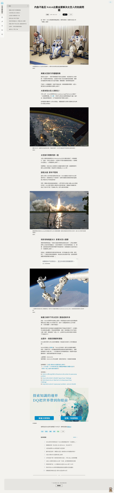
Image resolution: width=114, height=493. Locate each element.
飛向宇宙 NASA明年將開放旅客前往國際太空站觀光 (59, 467)
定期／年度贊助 (71, 418)
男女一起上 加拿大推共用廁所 (50, 368)
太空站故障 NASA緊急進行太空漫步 (55, 448)
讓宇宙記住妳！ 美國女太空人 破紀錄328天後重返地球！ (61, 451)
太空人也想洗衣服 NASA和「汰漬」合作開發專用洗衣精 (61, 461)
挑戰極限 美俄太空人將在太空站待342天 (56, 470)
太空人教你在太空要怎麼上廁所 (56, 364)
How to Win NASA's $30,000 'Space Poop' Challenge (57, 378)
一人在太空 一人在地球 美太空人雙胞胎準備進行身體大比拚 (58, 366)
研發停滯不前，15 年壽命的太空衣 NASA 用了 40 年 (59, 464)
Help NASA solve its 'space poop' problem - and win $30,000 (59, 384)
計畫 (53, 96)
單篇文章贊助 (44, 418)
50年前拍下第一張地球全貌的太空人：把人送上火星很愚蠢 (61, 458)
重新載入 (59, 485)
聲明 (51, 347)
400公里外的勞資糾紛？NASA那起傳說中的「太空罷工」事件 (61, 442)
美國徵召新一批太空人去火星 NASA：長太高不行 (59, 445)
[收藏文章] (59, 14)
